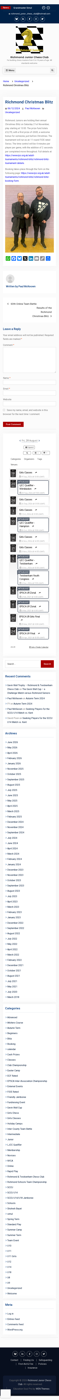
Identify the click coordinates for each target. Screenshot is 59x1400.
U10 (9, 1245)
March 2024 (13, 853)
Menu (11, 70)
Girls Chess (13, 1113)
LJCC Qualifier (14, 1144)
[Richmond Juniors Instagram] (36, 19)
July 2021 (12, 981)
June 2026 (12, 742)
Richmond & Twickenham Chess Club (25, 1176)
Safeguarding (45, 1360)
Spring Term (13, 1219)
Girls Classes (14, 1118)
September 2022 (15, 928)
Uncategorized (12, 112)
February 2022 (14, 960)
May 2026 (12, 747)
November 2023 (15, 875)
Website (7, 399)
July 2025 (12, 790)
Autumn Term (13, 1028)
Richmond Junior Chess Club (29, 57)
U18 (9, 1272)
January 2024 (14, 864)
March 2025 (13, 811)
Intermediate (13, 1134)
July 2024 (12, 838)
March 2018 (13, 997)
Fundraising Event (16, 1102)
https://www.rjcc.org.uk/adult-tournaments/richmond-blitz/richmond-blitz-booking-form (27, 177)
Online (10, 1166)
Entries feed (13, 1319)
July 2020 (12, 991)
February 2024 (14, 859)
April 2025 (12, 806)
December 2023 (15, 869)
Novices (11, 1155)
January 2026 (14, 763)
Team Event (13, 1240)
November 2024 (15, 827)
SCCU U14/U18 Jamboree (20, 1198)
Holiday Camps (14, 1123)
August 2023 (13, 891)
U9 (8, 1282)
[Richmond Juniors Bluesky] (16, 19)
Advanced (12, 1017)
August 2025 (13, 784)
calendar (11, 1049)
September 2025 (15, 779)
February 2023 (14, 912)
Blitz (9, 1038)
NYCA (10, 1160)
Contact (14, 1360)
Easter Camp (13, 1070)
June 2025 (12, 795)
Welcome (12, 1293)
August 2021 (13, 976)
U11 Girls (11, 1256)
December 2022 (15, 923)
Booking (11, 1044)
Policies (42, 1364)
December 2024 (15, 822)
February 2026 (14, 758)
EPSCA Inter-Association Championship (27, 1081)
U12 (9, 1261)
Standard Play (14, 1224)
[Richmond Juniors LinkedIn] (23, 19)
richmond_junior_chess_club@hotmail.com (30, 14)
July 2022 (12, 938)
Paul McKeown (32, 108)
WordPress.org (14, 1329)
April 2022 (12, 949)
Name (6, 378)
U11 (9, 1251)
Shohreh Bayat (14, 1208)
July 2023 (12, 896)
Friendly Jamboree (16, 1097)
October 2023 (14, 880)
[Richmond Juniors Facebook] (29, 19)
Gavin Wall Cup (14, 1107)
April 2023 (12, 901)
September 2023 (15, 885)
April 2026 (12, 753)
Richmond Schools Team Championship (27, 1182)
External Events (15, 1086)
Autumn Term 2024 (35, 698)
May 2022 (12, 944)
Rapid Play (12, 1171)
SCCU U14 (12, 1192)
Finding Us (28, 1360)
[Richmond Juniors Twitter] (42, 19)
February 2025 (14, 816)
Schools (11, 1203)
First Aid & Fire (25, 1364)
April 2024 (12, 848)
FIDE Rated (13, 1091)
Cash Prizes (13, 1054)
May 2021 (12, 986)
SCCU (10, 1187)
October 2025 (14, 774)
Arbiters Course (15, 1022)
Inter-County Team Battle (19, 1129)
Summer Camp (14, 1229)
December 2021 (15, 965)
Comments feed (15, 1324)
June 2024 (12, 843)
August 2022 (13, 933)
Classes (11, 1059)
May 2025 (12, 800)
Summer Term (14, 1235)
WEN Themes (42, 1388)
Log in (10, 1313)
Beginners (12, 1033)
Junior (10, 1139)
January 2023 (14, 917)
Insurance (32, 1368)
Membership (13, 1150)
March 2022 (13, 954)
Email (6, 388)
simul (10, 1214)
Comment (8, 345)
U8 (8, 1277)
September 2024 (15, 832)
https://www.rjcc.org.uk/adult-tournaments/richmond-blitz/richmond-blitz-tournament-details (27, 159)
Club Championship (16, 1065)
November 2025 (15, 768)
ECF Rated (12, 1075)
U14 (9, 1267)
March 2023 (13, 907)
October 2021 (14, 970)
